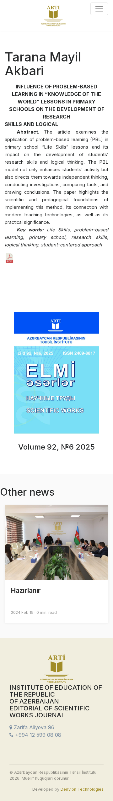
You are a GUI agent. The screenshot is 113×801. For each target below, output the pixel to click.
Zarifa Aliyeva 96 (33, 727)
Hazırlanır (26, 590)
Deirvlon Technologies (82, 789)
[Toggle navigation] (99, 9)
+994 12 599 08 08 (37, 735)
